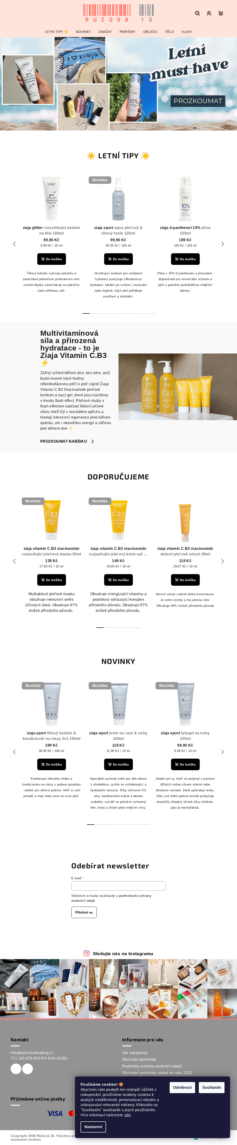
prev (14, 243)
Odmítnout (182, 1087)
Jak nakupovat (134, 1053)
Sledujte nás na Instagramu (123, 953)
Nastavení (93, 1127)
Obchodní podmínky (139, 1059)
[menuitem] (56, 31)
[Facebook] (16, 1069)
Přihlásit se (84, 912)
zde (127, 1115)
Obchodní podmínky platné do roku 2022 (157, 1073)
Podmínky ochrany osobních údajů (152, 1066)
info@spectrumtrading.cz (32, 1053)
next (222, 243)
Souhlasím (211, 1087)
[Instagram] (27, 1069)
